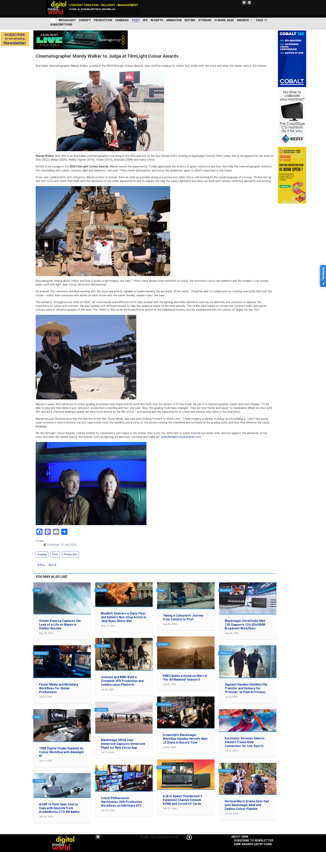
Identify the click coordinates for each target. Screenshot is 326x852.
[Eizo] (292, 116)
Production (70, 554)
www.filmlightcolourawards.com (181, 437)
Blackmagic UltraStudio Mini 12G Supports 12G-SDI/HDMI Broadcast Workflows (245, 624)
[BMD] (80, 39)
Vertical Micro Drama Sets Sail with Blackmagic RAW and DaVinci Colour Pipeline (247, 805)
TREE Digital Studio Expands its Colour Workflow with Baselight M (61, 752)
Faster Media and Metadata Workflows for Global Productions (58, 688)
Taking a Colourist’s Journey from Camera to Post (183, 617)
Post (55, 554)
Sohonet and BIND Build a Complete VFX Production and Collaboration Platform (122, 680)
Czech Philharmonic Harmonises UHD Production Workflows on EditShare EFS (121, 801)
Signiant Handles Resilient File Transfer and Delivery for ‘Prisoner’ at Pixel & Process (246, 688)
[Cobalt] (292, 58)
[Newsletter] (15, 39)
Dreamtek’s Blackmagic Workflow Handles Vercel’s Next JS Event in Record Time (185, 738)
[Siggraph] (292, 175)
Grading (42, 554)
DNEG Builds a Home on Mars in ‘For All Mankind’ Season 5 (185, 677)
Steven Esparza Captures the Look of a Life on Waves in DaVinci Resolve (60, 624)
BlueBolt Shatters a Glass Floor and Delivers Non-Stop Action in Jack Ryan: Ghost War (123, 617)
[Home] (53, 20)
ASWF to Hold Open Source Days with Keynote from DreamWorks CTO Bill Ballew (59, 808)
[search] (266, 20)
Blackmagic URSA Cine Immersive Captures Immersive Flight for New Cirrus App (123, 743)
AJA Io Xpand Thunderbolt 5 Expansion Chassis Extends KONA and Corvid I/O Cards (182, 800)
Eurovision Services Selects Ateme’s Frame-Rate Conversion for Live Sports (244, 742)
